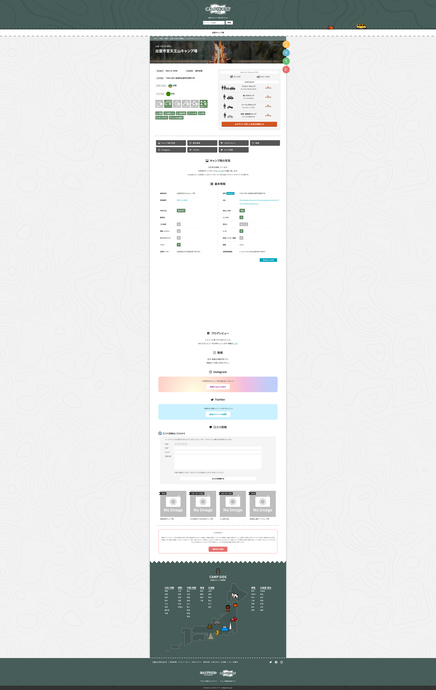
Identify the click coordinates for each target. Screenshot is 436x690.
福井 (209, 607)
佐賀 (166, 594)
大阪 (179, 591)
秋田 (261, 604)
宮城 (261, 600)
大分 (166, 604)
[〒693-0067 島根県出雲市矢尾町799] (286, 61)
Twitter (196, 149)
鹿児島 (167, 610)
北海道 (262, 591)
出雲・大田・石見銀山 (177, 38)
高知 (188, 616)
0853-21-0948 (182, 200)
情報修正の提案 (268, 260)
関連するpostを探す (218, 386)
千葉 (252, 600)
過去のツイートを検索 (218, 414)
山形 (261, 607)
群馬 (252, 610)
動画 (257, 143)
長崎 (166, 597)
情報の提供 (206, 662)
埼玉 (252, 597)
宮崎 (166, 607)
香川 (188, 607)
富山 (209, 600)
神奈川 (253, 594)
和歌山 (180, 607)
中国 (160, 38)
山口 (188, 604)
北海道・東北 (265, 587)
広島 (188, 594)
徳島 (188, 610)
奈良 (179, 604)
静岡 (201, 594)
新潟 (209, 597)
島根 (166, 38)
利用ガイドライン (197, 662)
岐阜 (201, 591)
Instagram (165, 149)
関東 (253, 587)
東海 (202, 587)
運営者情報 (173, 662)
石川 (209, 604)
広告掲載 (223, 662)
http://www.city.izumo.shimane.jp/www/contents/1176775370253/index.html (259, 202)
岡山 (188, 591)
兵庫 (179, 594)
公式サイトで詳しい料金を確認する (249, 124)
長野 (209, 594)
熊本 (166, 600)
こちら (219, 170)
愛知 (201, 597)
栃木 (252, 607)
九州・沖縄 (169, 587)
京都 (179, 597)
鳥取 (188, 597)
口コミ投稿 (228, 149)
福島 (261, 610)
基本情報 (196, 143)
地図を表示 (230, 193)
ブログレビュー (230, 143)
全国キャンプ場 (218, 32)
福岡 (166, 591)
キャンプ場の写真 (168, 143)
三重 (201, 600)
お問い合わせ (215, 662)
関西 (180, 587)
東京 (252, 591)
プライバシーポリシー (184, 662)
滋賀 (179, 600)
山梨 (209, 591)
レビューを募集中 (233, 662)
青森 (261, 594)
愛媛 (188, 613)
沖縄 (166, 613)
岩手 (261, 597)
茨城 (252, 604)
